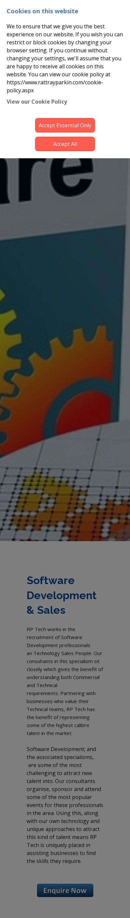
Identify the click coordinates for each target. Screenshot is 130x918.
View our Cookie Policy (37, 101)
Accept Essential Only (65, 125)
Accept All (65, 144)
